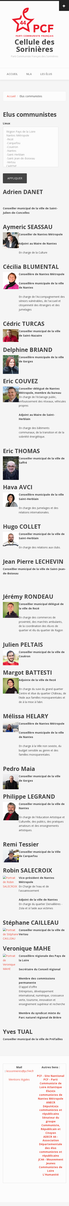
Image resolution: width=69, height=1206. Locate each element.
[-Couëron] (30, 147)
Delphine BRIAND (27, 350)
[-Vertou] (30, 162)
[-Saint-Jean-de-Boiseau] (30, 158)
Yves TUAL (18, 1032)
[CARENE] (30, 166)
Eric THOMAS (21, 451)
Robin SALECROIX (27, 870)
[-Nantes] (30, 151)
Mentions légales (19, 1079)
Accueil (12, 74)
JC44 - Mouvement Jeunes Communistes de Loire (50, 1165)
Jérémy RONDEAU (28, 596)
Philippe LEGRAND (29, 796)
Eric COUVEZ (20, 381)
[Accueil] (34, 22)
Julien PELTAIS (23, 644)
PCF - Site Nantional (50, 1076)
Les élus (46, 74)
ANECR (50, 1102)
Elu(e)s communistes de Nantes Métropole (50, 1094)
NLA (29, 74)
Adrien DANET (23, 192)
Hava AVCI (17, 487)
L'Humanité (51, 1174)
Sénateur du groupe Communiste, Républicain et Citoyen (51, 1125)
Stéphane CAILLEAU (31, 922)
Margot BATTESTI (27, 672)
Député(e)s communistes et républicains (50, 1110)
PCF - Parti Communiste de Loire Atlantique (50, 1083)
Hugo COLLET (22, 526)
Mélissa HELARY (25, 716)
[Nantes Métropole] (30, 135)
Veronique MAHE (27, 948)
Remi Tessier (21, 844)
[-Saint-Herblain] (30, 155)
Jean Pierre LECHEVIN (33, 561)
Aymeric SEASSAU (28, 227)
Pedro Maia (19, 769)
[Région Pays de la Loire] (30, 132)
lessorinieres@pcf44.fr (20, 1071)
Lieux (6, 123)
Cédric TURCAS (23, 324)
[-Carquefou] (30, 143)
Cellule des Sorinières (34, 45)
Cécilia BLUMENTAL (31, 267)
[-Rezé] (30, 139)
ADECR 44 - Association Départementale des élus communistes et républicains (50, 1146)
